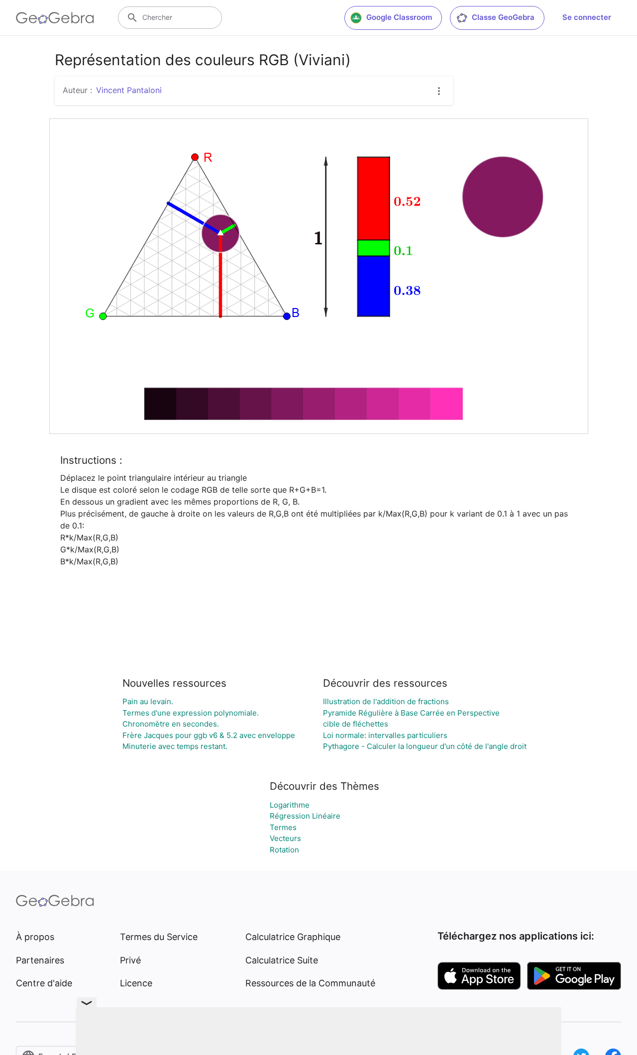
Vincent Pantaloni (129, 90)
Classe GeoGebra (503, 17)
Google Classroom (399, 17)
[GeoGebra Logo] (55, 18)
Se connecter (586, 17)
